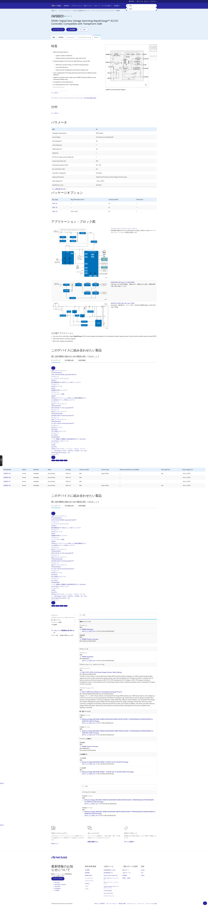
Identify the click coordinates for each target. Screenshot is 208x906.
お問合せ (87, 883)
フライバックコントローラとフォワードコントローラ (103, 10)
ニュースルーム (89, 878)
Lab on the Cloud (108, 893)
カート (147, 1)
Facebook (57, 886)
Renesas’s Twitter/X (60, 884)
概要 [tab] (54, 37)
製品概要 (72, 29)
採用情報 (87, 872)
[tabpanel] (104, 838)
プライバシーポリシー (111, 903)
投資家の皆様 (88, 875)
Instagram (58, 888)
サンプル (140, 1)
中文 (142, 872)
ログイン (154, 1)
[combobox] (141, 9)
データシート (59, 29)
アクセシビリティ (131, 903)
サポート (53, 843)
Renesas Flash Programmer (111, 875)
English (143, 870)
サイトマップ (140, 903)
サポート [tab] (96, 37)
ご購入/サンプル (126, 872)
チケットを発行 (128, 842)
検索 (141, 6)
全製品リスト (54, 10)
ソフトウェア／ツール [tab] (84, 37)
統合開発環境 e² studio (109, 870)
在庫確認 (124, 875)
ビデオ (86, 889)
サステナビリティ (89, 881)
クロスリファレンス (109, 896)
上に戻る (205, 904)
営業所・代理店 (126, 878)
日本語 (142, 875)
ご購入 (84, 29)
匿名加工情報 (122, 903)
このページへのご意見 (151, 903)
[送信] (127, 9)
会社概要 (87, 870)
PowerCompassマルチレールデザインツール (111, 887)
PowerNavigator (108, 890)
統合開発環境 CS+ (108, 872)
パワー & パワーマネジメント (64, 10)
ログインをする (57, 878)
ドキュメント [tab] (71, 37)
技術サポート (125, 870)
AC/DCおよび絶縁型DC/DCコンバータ (81, 10)
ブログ (86, 886)
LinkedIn (57, 890)
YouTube (57, 882)
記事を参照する (92, 842)
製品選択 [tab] (61, 37)
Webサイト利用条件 (99, 903)
